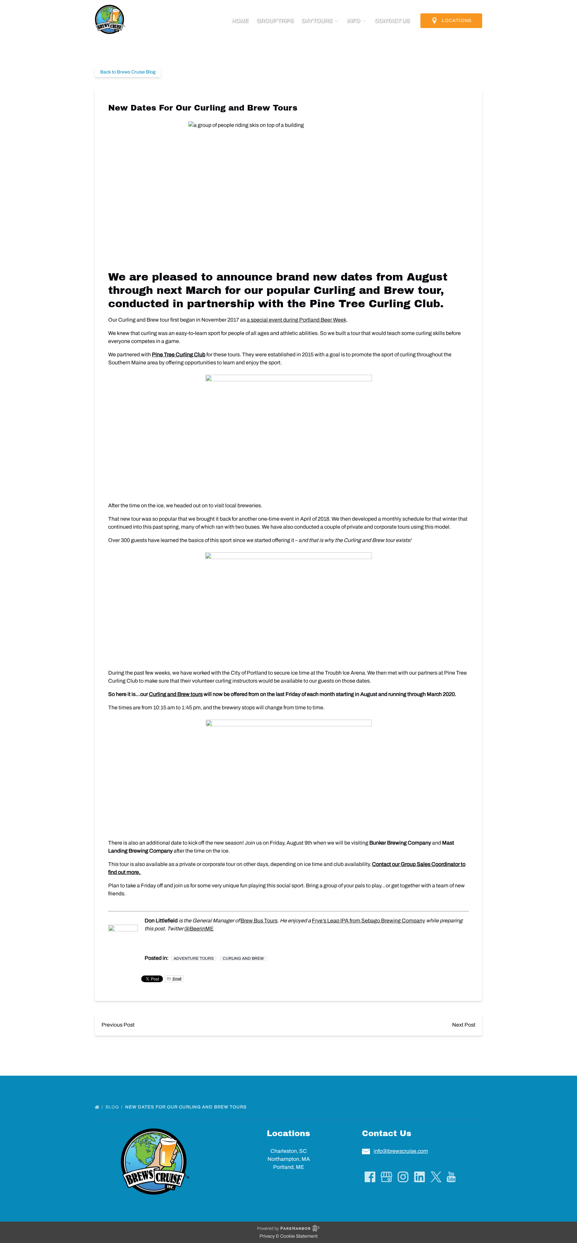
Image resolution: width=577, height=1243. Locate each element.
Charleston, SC (288, 1151)
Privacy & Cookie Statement (288, 1236)
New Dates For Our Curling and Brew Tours (186, 1107)
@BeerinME (199, 928)
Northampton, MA (288, 1159)
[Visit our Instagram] (403, 1177)
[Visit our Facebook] (370, 1177)
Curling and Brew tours (176, 694)
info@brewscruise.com (401, 1151)
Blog (113, 1107)
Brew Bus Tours (258, 920)
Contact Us (392, 20)
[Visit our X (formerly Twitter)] (436, 1177)
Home (240, 20)
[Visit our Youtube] (451, 1177)
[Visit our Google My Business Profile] (386, 1177)
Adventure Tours (194, 958)
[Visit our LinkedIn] (419, 1177)
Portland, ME (288, 1167)
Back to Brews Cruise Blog (128, 71)
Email (176, 979)
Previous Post (118, 1025)
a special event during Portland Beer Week (296, 320)
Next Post (463, 1025)
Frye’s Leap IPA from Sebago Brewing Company (368, 920)
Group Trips (275, 20)
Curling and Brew (243, 958)
